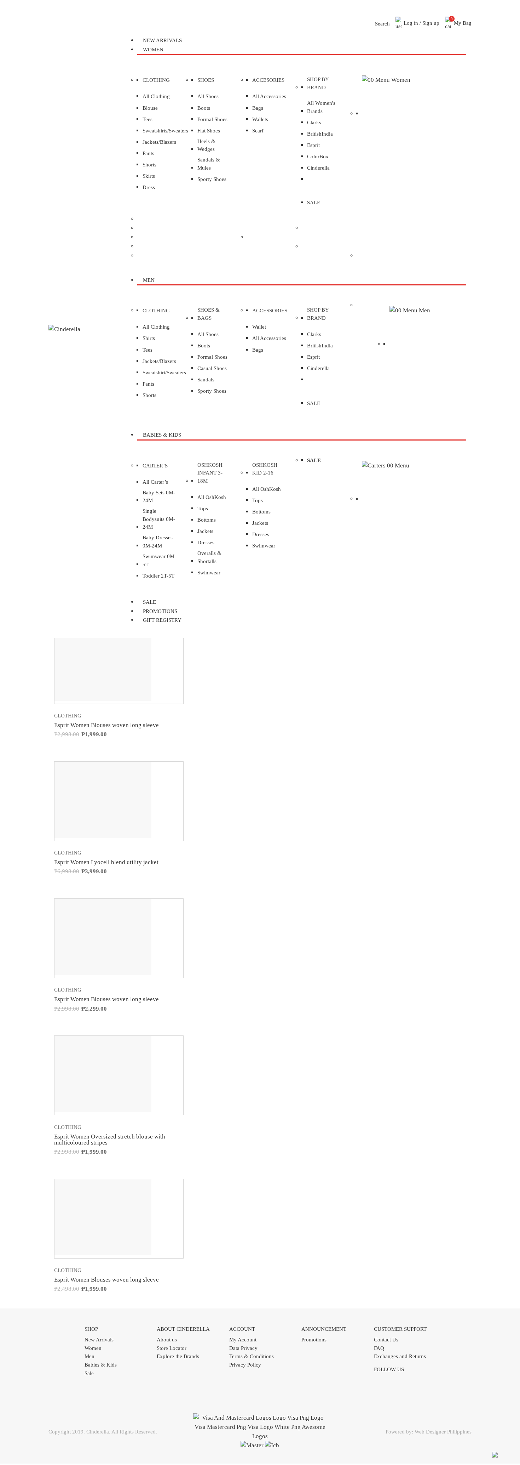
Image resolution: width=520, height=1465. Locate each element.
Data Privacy (243, 1348)
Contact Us (386, 1339)
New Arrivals (99, 1339)
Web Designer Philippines (443, 1432)
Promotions (314, 1339)
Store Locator (171, 1348)
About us (167, 1339)
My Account (242, 1339)
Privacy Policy (245, 1365)
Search (382, 24)
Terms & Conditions (251, 1356)
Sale (89, 1373)
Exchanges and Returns (400, 1356)
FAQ (379, 1348)
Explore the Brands (178, 1356)
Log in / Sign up (420, 23)
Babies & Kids (101, 1365)
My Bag (461, 21)
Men (89, 1356)
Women (93, 1348)
